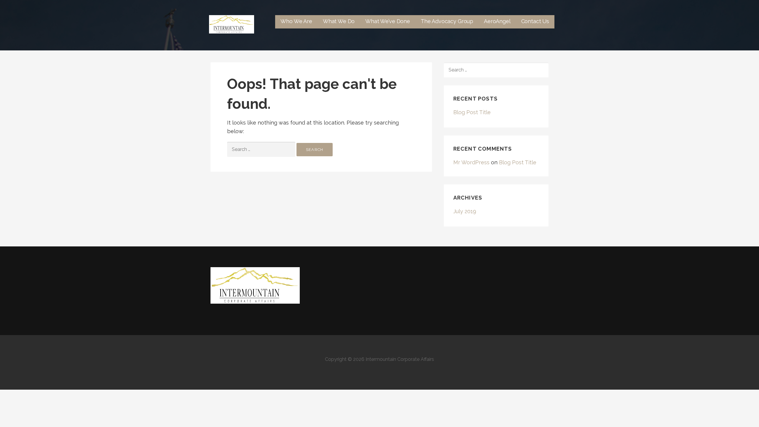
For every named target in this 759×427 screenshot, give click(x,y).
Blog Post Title (472, 112)
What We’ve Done (387, 21)
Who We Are (296, 21)
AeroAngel (497, 21)
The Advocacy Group (447, 21)
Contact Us (535, 21)
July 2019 (464, 211)
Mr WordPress (471, 162)
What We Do (339, 21)
